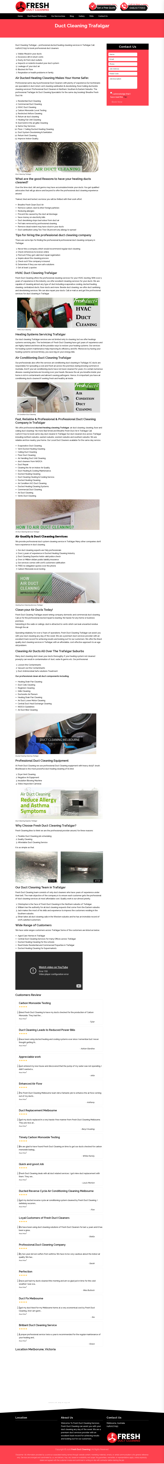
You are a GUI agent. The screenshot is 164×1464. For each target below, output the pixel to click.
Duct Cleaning (17, 30)
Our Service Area (58, 16)
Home (20, 16)
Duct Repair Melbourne (36, 16)
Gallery (82, 16)
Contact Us (103, 16)
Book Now (117, 102)
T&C (125, 97)
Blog (72, 16)
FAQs (91, 16)
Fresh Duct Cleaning (80, 1449)
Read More (22, 1019)
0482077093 (21, 434)
